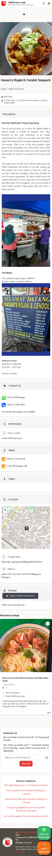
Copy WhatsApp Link (16, 466)
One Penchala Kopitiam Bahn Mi (33, 816)
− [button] (5, 513)
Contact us (19, 852)
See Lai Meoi (9, 816)
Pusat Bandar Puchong (16, 690)
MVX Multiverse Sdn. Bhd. (29, 832)
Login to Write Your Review (22, 596)
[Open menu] (48, 3)
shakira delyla (11, 799)
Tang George (13, 807)
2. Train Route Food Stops (27, 100)
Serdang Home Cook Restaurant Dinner (30, 785)
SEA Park (8, 96)
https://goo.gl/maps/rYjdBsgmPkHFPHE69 (22, 562)
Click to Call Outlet (15, 404)
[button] (3, 646)
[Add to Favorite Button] (48, 624)
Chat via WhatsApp (15, 397)
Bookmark (24, 14)
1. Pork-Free (9, 100)
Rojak (12, 103)
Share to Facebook (15, 459)
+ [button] (5, 509)
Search (26, 763)
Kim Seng (11, 790)
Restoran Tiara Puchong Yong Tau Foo (22, 678)
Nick (6, 785)
